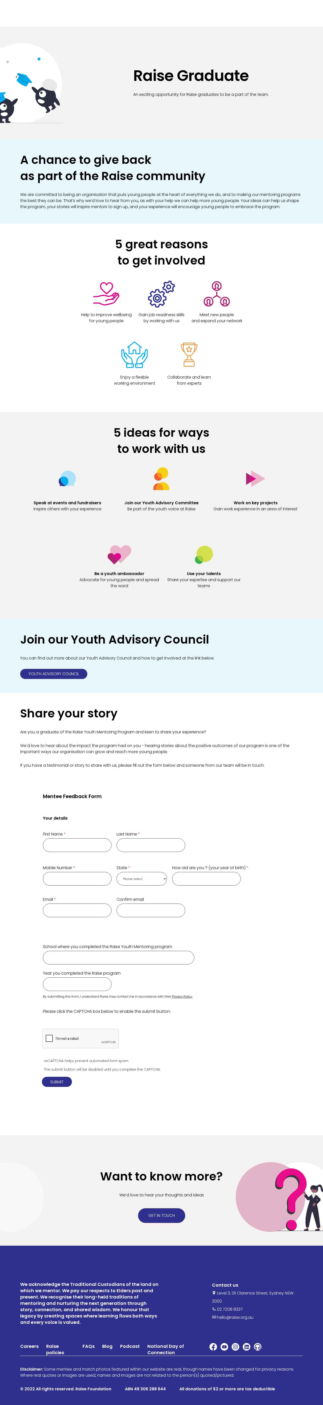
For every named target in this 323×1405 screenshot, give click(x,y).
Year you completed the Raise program (82, 973)
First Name (53, 834)
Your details (55, 818)
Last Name (127, 834)
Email (48, 899)
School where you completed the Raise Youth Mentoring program (107, 947)
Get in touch (161, 1215)
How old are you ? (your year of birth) (209, 868)
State (122, 868)
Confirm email (130, 899)
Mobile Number (57, 868)
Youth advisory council (54, 674)
